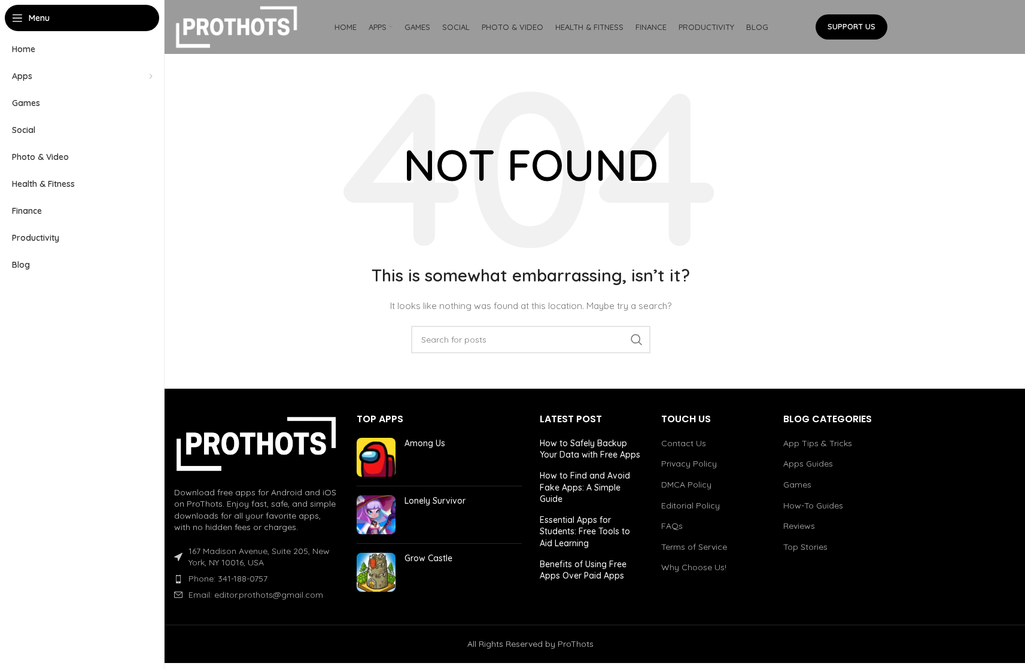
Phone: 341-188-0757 (227, 578)
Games (797, 484)
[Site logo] (237, 26)
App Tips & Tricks (817, 443)
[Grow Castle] (376, 572)
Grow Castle (428, 558)
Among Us (424, 443)
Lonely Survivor (435, 500)
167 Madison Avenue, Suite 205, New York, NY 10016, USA (259, 557)
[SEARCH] (636, 339)
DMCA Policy (686, 484)
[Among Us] (376, 457)
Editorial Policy (690, 505)
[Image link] (256, 442)
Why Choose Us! (693, 567)
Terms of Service (694, 546)
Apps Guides (808, 463)
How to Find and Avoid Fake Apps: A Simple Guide (585, 487)
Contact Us (683, 443)
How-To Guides (813, 505)
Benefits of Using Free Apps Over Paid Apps (583, 570)
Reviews (799, 525)
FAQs (672, 525)
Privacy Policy (689, 463)
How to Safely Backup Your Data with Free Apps (590, 449)
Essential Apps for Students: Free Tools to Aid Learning (585, 531)
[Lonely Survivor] (376, 514)
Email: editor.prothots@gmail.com (255, 594)
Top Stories (805, 546)
